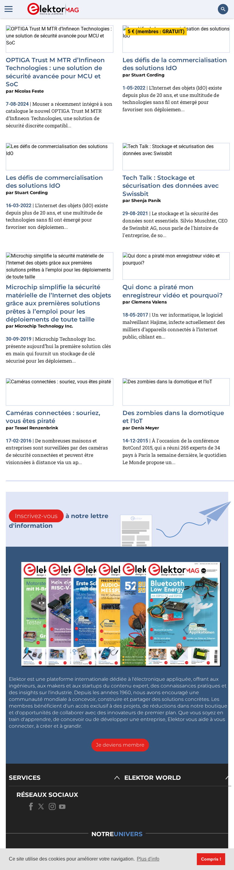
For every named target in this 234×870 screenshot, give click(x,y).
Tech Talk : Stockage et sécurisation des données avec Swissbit (170, 185)
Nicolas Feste (29, 91)
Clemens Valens (149, 302)
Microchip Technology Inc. (44, 326)
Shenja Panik (146, 200)
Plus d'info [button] (148, 858)
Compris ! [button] (211, 859)
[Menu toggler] (8, 9)
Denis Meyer (145, 428)
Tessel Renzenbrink (36, 428)
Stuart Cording (148, 75)
